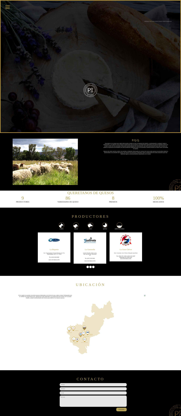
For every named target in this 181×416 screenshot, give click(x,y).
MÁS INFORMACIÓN (54, 260)
